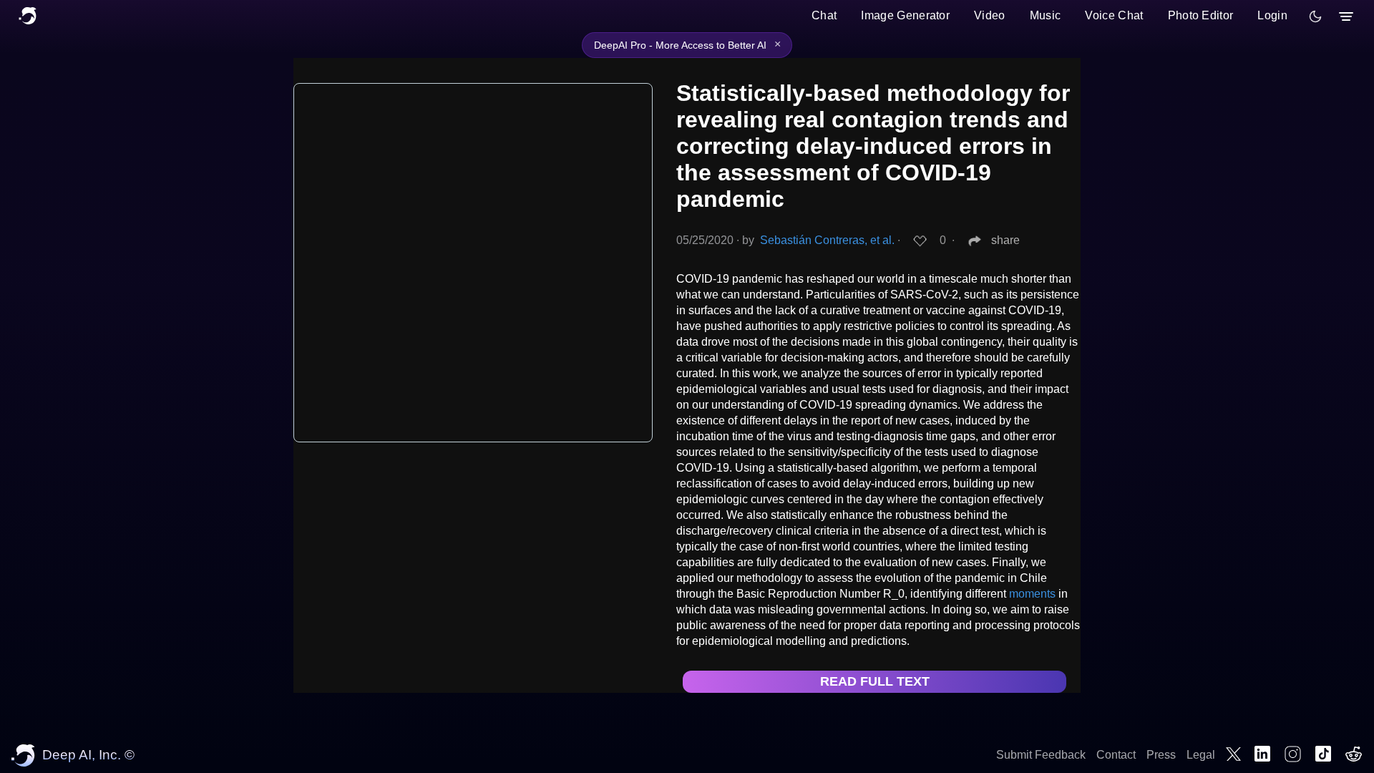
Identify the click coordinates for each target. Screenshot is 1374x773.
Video (989, 15)
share (1005, 240)
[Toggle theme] (1315, 16)
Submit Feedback (1041, 755)
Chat (824, 15)
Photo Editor (1201, 15)
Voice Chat (1114, 15)
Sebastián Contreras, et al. (827, 240)
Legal (1201, 755)
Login (1272, 15)
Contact (1116, 755)
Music (1045, 15)
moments (1032, 594)
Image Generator (905, 15)
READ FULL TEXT (875, 681)
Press (1161, 755)
